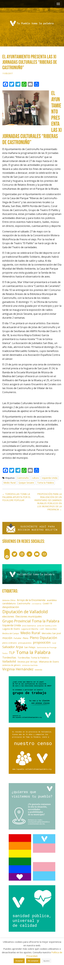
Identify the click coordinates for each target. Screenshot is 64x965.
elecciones (8, 616)
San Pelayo (29, 647)
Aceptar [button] (19, 960)
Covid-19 (47, 603)
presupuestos (25, 642)
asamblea (52, 600)
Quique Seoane (26, 482)
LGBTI (42, 629)
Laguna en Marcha (29, 629)
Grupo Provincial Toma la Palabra (30, 620)
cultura (35, 477)
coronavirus (36, 604)
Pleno (25, 638)
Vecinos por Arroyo (27, 661)
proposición (42, 642)
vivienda (38, 669)
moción (7, 638)
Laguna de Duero (11, 628)
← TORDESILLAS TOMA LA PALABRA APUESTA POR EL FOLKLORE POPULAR (16, 497)
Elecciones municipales (29, 616)
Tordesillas (9, 657)
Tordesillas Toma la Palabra (33, 657)
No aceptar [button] (33, 960)
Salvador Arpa (12, 647)
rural (54, 643)
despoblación (10, 607)
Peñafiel (17, 638)
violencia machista (30, 665)
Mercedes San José (51, 633)
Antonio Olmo (9, 600)
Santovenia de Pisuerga (47, 647)
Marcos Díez (51, 629)
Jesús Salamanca (29, 625)
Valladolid (9, 661)
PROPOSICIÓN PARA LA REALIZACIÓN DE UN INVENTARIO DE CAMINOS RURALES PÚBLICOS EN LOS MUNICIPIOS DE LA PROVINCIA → (48, 501)
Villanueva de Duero (49, 661)
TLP (12, 652)
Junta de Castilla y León (47, 625)
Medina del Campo (10, 633)
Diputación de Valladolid (25, 611)
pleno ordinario (9, 643)
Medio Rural (9, 482)
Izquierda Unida (49, 477)
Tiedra (4, 653)
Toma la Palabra (45, 482)
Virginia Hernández (17, 669)
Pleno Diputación (43, 637)
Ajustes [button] (46, 961)
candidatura (9, 603)
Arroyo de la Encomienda (31, 600)
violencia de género (11, 665)
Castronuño (23, 477)
